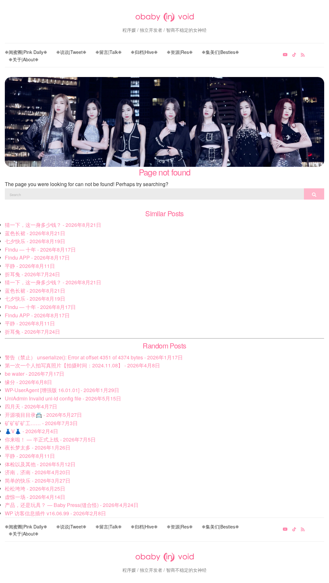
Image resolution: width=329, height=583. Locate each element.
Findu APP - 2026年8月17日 (37, 257)
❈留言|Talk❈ (108, 52)
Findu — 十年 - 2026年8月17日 (40, 249)
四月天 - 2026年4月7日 (31, 406)
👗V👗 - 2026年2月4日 (31, 431)
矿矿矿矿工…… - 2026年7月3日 (41, 423)
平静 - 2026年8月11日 (30, 266)
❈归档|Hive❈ (144, 52)
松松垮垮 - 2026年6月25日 (35, 488)
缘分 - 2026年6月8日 (28, 382)
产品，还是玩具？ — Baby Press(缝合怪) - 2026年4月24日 (71, 505)
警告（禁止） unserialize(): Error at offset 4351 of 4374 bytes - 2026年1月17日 (94, 357)
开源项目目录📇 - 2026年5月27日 (43, 414)
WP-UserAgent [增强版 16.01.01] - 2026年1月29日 (62, 390)
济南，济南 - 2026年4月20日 (37, 472)
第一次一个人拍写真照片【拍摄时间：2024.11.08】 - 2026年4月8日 (82, 365)
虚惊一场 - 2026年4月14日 (35, 497)
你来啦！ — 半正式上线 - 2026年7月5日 (50, 439)
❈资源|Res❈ (180, 52)
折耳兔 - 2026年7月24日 (32, 274)
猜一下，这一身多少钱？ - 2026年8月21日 (53, 224)
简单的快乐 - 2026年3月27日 (37, 480)
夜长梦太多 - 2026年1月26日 (37, 447)
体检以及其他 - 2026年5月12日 (40, 464)
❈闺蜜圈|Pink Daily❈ (26, 52)
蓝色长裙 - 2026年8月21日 (35, 233)
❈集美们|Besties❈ (220, 52)
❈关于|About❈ (24, 59)
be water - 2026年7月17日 (34, 373)
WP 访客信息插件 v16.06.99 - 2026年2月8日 (55, 513)
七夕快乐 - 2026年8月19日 (35, 241)
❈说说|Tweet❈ (71, 52)
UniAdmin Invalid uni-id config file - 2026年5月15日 (63, 398)
